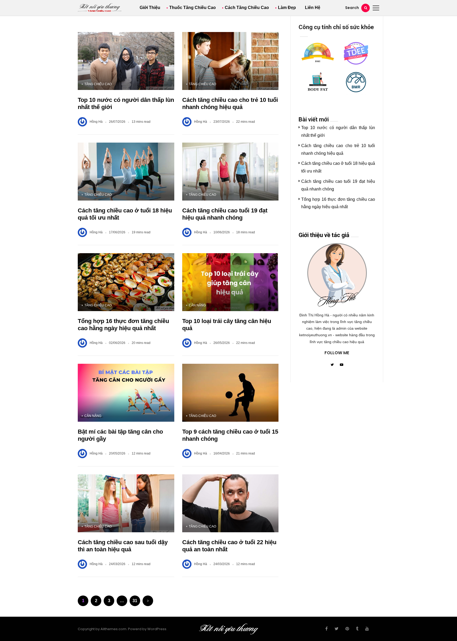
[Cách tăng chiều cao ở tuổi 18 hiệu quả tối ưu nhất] (126, 172)
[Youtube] (342, 365)
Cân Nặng (197, 305)
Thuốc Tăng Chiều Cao (192, 7)
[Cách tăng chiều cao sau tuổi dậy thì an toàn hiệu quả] (126, 503)
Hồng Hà (96, 122)
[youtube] (367, 629)
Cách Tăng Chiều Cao (247, 7)
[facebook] (326, 629)
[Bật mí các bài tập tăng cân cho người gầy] (126, 393)
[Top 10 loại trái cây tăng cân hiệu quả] (230, 282)
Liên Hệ (312, 7)
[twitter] (336, 629)
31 (134, 600)
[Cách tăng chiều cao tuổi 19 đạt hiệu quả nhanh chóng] (230, 172)
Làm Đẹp (287, 7)
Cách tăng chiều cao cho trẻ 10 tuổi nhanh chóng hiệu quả (230, 104)
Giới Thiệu (150, 7)
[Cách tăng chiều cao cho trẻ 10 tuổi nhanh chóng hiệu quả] (230, 61)
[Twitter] (332, 365)
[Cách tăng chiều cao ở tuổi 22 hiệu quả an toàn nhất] (230, 503)
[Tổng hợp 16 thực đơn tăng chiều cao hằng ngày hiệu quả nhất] (126, 282)
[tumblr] (357, 629)
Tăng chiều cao (98, 84)
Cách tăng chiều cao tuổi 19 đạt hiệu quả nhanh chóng (224, 214)
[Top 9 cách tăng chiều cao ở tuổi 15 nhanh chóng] (230, 393)
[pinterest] (347, 629)
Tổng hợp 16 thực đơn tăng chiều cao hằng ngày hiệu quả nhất (123, 325)
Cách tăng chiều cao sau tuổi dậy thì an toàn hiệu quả (123, 546)
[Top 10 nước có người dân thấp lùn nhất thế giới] (126, 61)
